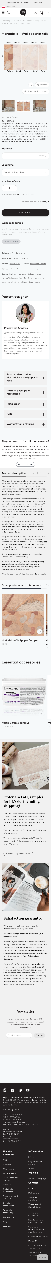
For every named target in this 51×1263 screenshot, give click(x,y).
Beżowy (12, 269)
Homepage (6, 21)
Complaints (8, 1217)
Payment (7, 1185)
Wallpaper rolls (41, 21)
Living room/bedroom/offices (14, 282)
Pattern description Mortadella (18, 392)
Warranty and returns (20, 424)
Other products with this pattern (21, 585)
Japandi (16, 258)
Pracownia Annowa (38, 264)
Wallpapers (27, 21)
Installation (13, 404)
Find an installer (25, 464)
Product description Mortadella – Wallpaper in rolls (22, 378)
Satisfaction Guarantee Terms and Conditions (36, 1229)
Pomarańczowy (31, 269)
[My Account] (34, 12)
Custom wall (9, 1169)
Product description (14, 473)
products (42, 574)
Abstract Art (15, 264)
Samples (7, 1165)
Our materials (9, 1173)
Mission (31, 1157)
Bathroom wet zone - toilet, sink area (25, 274)
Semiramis (20, 253)
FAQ (9, 414)
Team (31, 1169)
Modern (25, 258)
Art (13, 253)
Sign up (39, 1035)
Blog (5, 1222)
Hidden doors (34, 282)
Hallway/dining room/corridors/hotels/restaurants (23, 278)
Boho (9, 258)
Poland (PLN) (11, 7)
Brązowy (20, 269)
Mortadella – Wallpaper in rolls (17, 23)
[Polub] (31, 84)
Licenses (7, 1226)
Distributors (33, 1193)
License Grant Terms (38, 1237)
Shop (16, 21)
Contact (32, 1189)
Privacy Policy (34, 1241)
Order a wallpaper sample (18, 854)
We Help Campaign (37, 1179)
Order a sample (11, 242)
